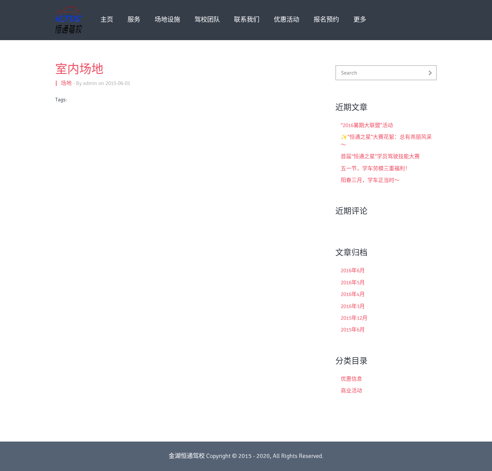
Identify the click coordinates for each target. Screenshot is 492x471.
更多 (359, 20)
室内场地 (79, 70)
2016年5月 (353, 283)
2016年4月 (353, 294)
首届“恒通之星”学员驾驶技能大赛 (380, 157)
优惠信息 (351, 379)
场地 (66, 83)
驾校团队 (207, 20)
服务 (134, 20)
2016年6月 (353, 271)
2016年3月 (353, 306)
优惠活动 (286, 20)
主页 (106, 20)
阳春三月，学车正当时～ (370, 180)
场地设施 (167, 20)
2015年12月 (354, 318)
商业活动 (351, 391)
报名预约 (326, 20)
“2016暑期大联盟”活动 (367, 125)
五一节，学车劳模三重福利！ (375, 169)
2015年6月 (353, 330)
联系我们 (246, 20)
